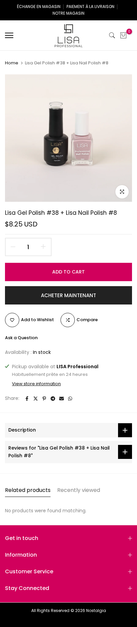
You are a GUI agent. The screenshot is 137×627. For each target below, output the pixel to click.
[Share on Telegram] (53, 398)
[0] (123, 35)
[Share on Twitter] (35, 398)
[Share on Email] (61, 398)
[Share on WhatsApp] (70, 398)
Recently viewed (78, 490)
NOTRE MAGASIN (68, 13)
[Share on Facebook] (27, 398)
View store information (36, 384)
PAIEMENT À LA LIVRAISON (90, 6)
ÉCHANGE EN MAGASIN (39, 6)
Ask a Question (21, 338)
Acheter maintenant (68, 295)
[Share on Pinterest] (44, 398)
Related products (28, 490)
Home (11, 63)
